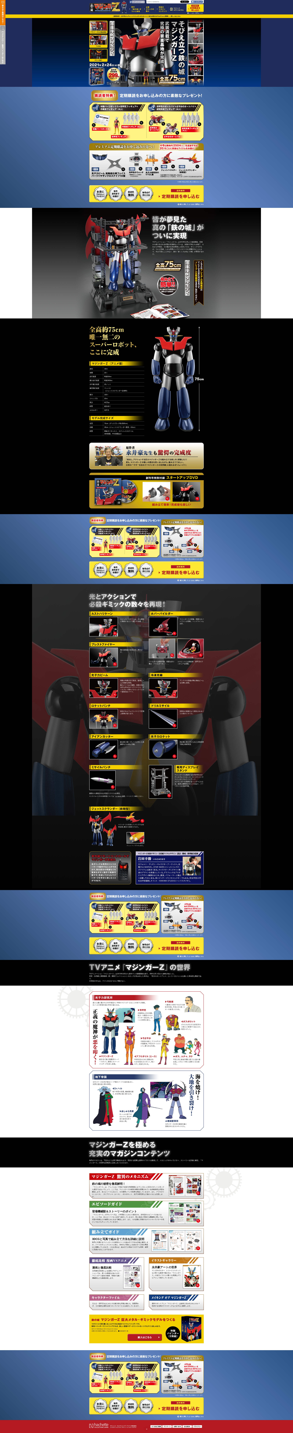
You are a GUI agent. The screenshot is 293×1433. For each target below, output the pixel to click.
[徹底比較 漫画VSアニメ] (132, 1277)
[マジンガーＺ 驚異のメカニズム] (185, 1185)
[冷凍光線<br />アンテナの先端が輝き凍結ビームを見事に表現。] (163, 688)
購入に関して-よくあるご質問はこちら (192, 204)
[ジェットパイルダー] (169, 161)
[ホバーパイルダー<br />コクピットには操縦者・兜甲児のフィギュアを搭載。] (190, 648)
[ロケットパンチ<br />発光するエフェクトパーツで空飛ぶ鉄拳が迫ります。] (103, 719)
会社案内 (187, 1426)
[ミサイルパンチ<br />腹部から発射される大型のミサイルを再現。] (102, 780)
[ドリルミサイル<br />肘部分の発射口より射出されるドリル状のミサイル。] (163, 719)
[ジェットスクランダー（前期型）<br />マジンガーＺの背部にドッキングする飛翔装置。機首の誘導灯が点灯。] (128, 817)
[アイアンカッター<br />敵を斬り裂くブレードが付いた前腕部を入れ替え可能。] (103, 749)
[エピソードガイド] (185, 1213)
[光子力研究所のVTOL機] (152, 164)
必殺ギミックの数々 (149, 9)
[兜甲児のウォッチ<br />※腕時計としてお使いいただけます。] (136, 165)
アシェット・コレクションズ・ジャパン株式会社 (113, 1425)
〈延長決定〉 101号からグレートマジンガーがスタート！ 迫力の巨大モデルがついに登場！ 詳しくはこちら (146, 16)
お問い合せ (177, 1426)
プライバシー (197, 1426)
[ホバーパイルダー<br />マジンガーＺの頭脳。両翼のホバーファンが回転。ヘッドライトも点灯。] (163, 626)
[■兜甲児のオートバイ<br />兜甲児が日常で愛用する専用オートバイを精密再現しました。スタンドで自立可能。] (157, 122)
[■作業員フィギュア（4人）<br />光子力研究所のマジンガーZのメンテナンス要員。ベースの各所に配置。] (133, 120)
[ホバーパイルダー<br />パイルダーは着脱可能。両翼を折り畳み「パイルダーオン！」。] (162, 648)
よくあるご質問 (120, 796)
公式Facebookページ (137, 2)
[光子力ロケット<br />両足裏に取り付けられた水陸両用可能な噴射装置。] (163, 749)
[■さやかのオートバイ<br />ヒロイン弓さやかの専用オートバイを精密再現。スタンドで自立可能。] (173, 130)
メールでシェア (197, 2)
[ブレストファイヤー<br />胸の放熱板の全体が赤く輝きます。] (103, 657)
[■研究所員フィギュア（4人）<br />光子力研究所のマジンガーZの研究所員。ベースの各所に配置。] (191, 122)
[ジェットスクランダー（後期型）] (189, 163)
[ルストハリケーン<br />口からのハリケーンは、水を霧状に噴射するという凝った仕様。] (103, 626)
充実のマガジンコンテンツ (161, 9)
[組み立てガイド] (176, 1240)
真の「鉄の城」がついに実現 (135, 9)
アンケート (167, 1426)
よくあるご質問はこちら (196, 13)
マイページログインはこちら (176, 9)
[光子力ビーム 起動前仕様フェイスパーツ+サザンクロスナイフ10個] (108, 165)
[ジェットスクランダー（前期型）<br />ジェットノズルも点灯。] (135, 837)
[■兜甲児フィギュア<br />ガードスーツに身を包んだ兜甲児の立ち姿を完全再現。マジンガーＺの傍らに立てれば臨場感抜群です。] (117, 127)
